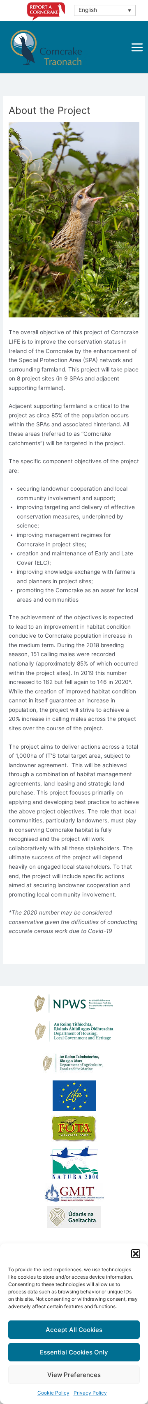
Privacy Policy (90, 1393)
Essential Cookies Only (74, 1352)
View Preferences (74, 1375)
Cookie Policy (53, 1393)
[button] (136, 1254)
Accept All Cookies (74, 1330)
